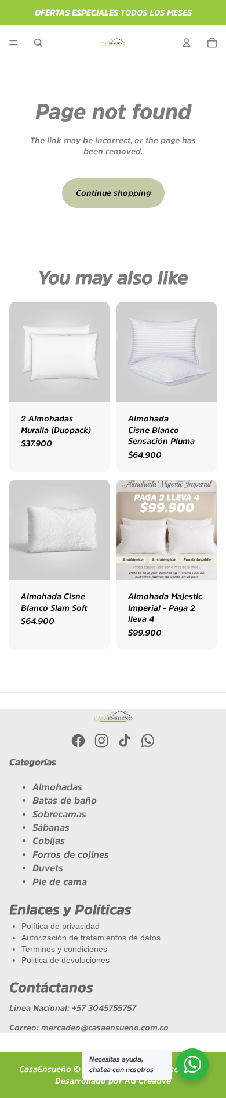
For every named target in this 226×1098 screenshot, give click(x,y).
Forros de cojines (70, 854)
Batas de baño (64, 800)
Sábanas (51, 827)
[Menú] (13, 42)
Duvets (47, 867)
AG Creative (148, 1081)
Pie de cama (59, 881)
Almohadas (57, 786)
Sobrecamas (59, 814)
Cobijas (48, 840)
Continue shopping (113, 193)
